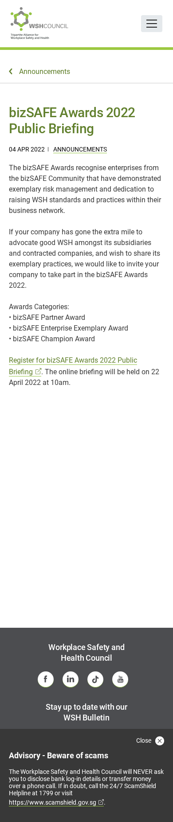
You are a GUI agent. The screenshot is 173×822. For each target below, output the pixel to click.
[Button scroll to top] (154, 797)
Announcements (80, 149)
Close (144, 740)
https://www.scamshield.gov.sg (52, 802)
